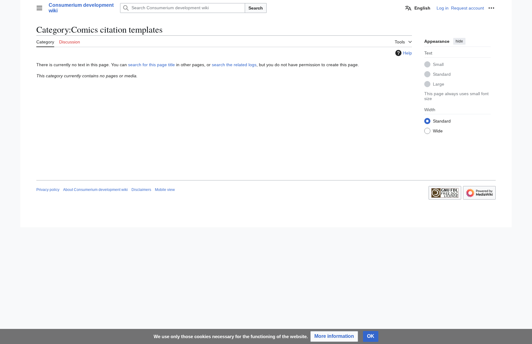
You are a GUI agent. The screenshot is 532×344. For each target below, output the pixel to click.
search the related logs (234, 64)
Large (438, 84)
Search (255, 8)
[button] (39, 8)
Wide (438, 130)
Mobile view (165, 190)
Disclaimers (141, 190)
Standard (442, 74)
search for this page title (151, 64)
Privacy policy (47, 190)
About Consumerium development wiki (95, 190)
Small (438, 64)
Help (407, 53)
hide (459, 41)
